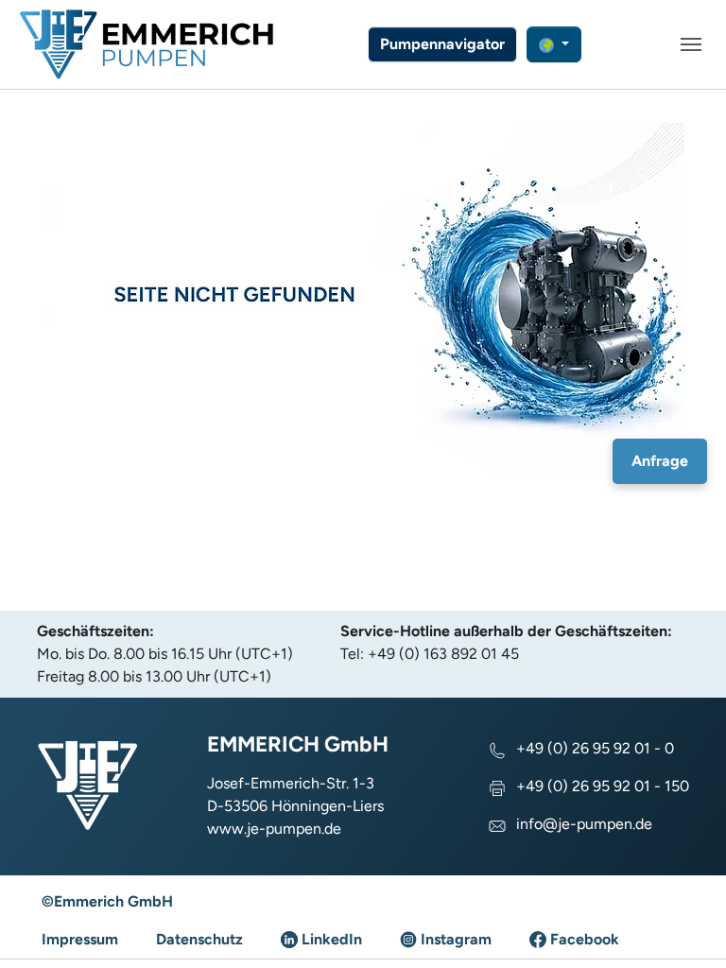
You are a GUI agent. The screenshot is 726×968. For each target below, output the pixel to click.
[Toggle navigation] (691, 44)
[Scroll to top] (684, 926)
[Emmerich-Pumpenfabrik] (146, 44)
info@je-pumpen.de (584, 824)
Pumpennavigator (442, 44)
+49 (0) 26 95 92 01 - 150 (602, 786)
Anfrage (659, 461)
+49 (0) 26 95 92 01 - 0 (595, 748)
